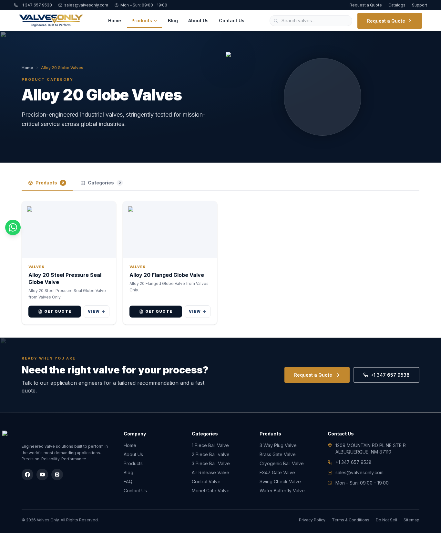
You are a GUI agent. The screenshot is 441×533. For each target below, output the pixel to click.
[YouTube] (42, 474)
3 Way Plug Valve (278, 445)
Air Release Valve (210, 472)
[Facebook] (27, 474)
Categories (104, 182)
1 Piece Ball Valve (210, 445)
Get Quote (57, 311)
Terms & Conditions (350, 519)
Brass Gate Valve (278, 454)
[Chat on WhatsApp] (13, 227)
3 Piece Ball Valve (211, 463)
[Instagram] (57, 474)
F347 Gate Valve (277, 472)
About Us (198, 20)
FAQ (128, 481)
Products (141, 20)
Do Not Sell (386, 519)
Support (419, 5)
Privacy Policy (312, 519)
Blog (173, 20)
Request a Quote (366, 5)
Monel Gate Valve (211, 490)
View (94, 311)
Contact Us (231, 20)
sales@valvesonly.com (86, 5)
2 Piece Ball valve (211, 454)
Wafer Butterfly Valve (282, 490)
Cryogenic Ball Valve (282, 463)
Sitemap (411, 519)
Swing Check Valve (280, 481)
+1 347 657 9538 (36, 5)
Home (114, 20)
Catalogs (396, 5)
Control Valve (206, 481)
